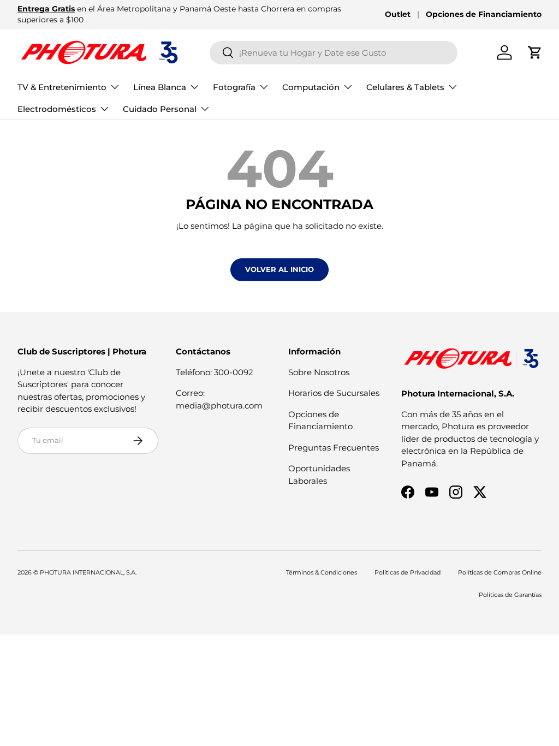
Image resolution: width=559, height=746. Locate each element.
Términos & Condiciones (321, 572)
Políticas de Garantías (510, 595)
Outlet (398, 14)
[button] (535, 52)
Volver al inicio (279, 269)
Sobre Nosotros (318, 372)
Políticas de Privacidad (407, 572)
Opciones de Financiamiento (484, 14)
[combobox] (334, 52)
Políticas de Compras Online (500, 572)
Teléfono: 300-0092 (214, 372)
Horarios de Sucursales (333, 393)
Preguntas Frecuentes (333, 447)
